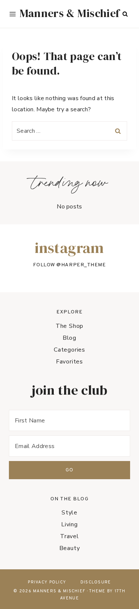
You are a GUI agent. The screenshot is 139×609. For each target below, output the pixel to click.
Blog (69, 338)
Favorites (69, 362)
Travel (69, 536)
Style (69, 512)
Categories (69, 350)
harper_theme (83, 265)
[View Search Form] (125, 14)
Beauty (69, 548)
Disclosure (95, 582)
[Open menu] (12, 14)
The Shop (69, 326)
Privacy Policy (47, 582)
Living (69, 524)
